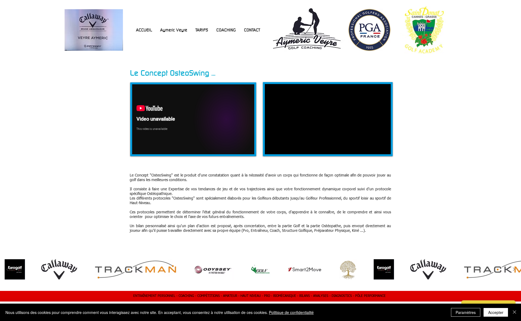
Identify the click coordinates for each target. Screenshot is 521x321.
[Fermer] (514, 312)
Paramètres (466, 312)
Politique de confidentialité (291, 312)
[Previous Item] (7, 269)
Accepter (495, 312)
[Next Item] (514, 269)
